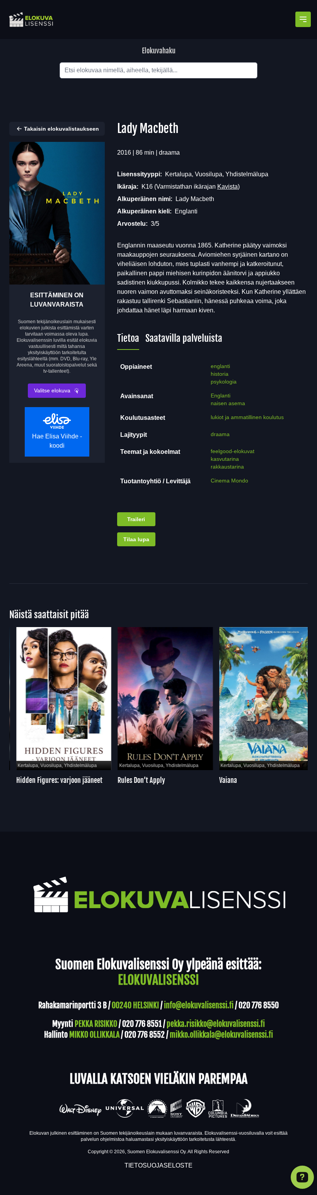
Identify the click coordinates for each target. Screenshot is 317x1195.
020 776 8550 (259, 1005)
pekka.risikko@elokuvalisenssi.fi (216, 1024)
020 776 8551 (142, 1024)
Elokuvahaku (159, 50)
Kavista (227, 186)
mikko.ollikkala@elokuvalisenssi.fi (221, 1035)
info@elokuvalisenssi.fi (198, 1005)
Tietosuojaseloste (158, 1165)
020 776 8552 (144, 1035)
